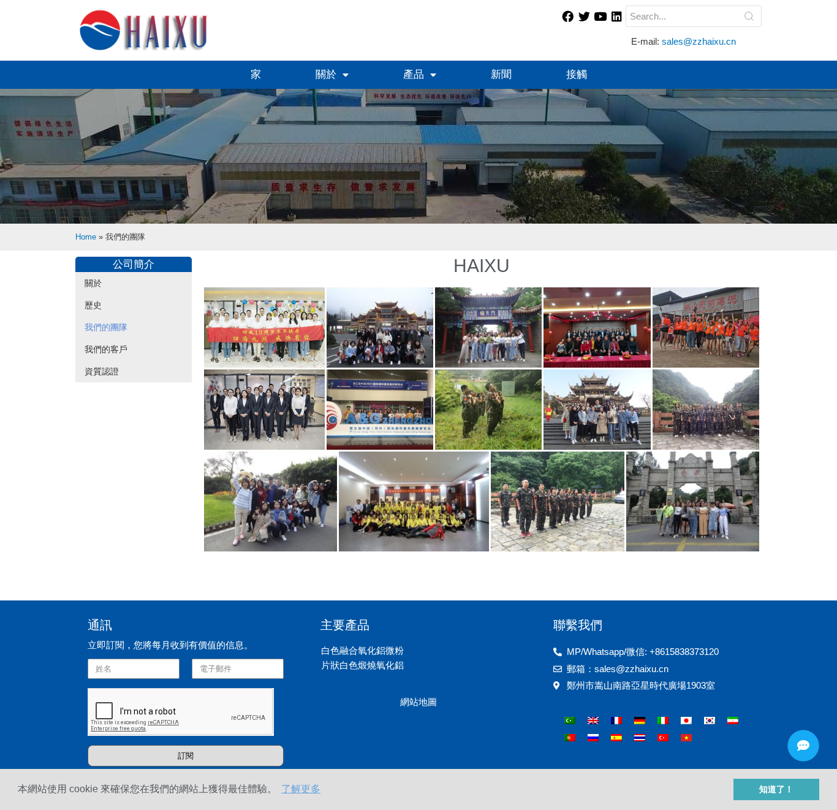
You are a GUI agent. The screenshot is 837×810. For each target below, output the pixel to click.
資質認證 (102, 371)
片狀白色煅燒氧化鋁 (362, 665)
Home (85, 236)
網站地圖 (418, 702)
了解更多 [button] (300, 789)
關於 (326, 74)
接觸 (576, 74)
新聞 (501, 74)
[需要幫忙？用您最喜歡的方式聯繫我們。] (803, 745)
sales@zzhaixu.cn (700, 41)
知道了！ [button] (776, 789)
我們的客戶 (106, 349)
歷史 (93, 305)
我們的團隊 (106, 327)
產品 (413, 74)
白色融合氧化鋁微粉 (362, 650)
